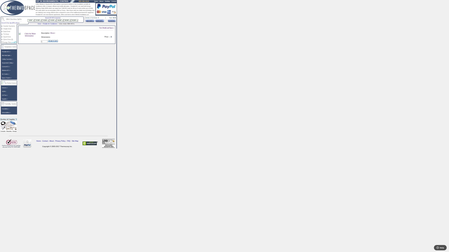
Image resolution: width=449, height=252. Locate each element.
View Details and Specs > (106, 28)
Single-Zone (7, 29)
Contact (114, 1)
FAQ (68, 141)
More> (52, 33)
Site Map (75, 141)
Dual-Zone (6, 31)
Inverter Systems (9, 26)
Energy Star (7, 42)
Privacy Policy (60, 141)
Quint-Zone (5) (8, 39)
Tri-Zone (6, 34)
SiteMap (107, 1)
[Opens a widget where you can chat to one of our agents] (440, 248)
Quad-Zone (7, 37)
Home (39, 23)
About (101, 1)
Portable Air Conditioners (50, 23)
